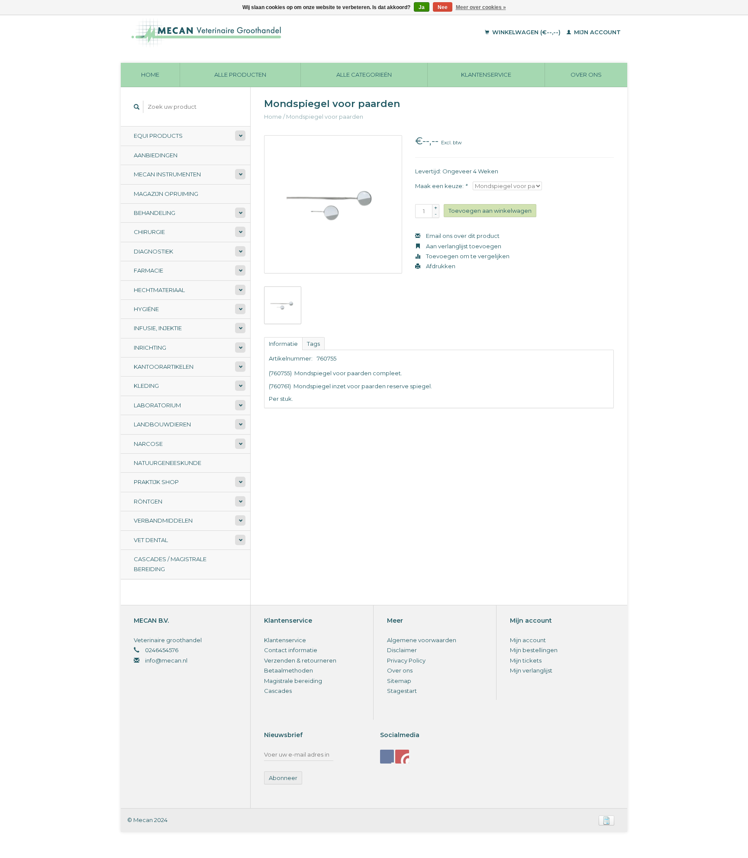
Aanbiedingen (155, 155)
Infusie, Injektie (158, 328)
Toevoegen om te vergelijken (467, 256)
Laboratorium (157, 405)
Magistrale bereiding (293, 680)
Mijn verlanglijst (531, 670)
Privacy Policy (406, 660)
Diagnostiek (153, 251)
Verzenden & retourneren (300, 660)
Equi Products (158, 135)
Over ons (586, 74)
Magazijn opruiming (166, 193)
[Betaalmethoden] (606, 819)
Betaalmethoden (288, 670)
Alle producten (240, 74)
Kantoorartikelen (163, 366)
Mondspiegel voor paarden (324, 116)
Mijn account (596, 32)
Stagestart (402, 690)
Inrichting (150, 347)
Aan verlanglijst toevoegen (463, 246)
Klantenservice (486, 74)
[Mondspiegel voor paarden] (333, 204)
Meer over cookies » (481, 7)
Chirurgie (149, 231)
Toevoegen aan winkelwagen (490, 210)
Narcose (148, 443)
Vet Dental (151, 539)
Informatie (283, 343)
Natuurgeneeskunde (167, 462)
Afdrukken (440, 266)
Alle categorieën (364, 74)
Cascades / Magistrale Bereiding (170, 564)
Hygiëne (146, 309)
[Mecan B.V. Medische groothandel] (265, 32)
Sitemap (399, 680)
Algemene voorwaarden (421, 640)
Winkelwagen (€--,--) (526, 32)
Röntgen (148, 501)
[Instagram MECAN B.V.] (402, 757)
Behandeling (154, 212)
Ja (422, 7)
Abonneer (283, 777)
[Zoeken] (136, 107)
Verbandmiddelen (163, 520)
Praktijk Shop (156, 481)
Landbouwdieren (162, 424)
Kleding (146, 385)
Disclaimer (402, 650)
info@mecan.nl (166, 660)
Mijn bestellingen (534, 650)
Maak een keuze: (441, 185)
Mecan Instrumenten (167, 174)
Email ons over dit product (462, 235)
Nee (443, 7)
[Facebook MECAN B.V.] (387, 757)
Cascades (278, 690)
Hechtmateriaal (159, 289)
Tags (313, 343)
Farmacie (148, 270)
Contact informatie (290, 650)
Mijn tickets (526, 660)
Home (150, 74)
